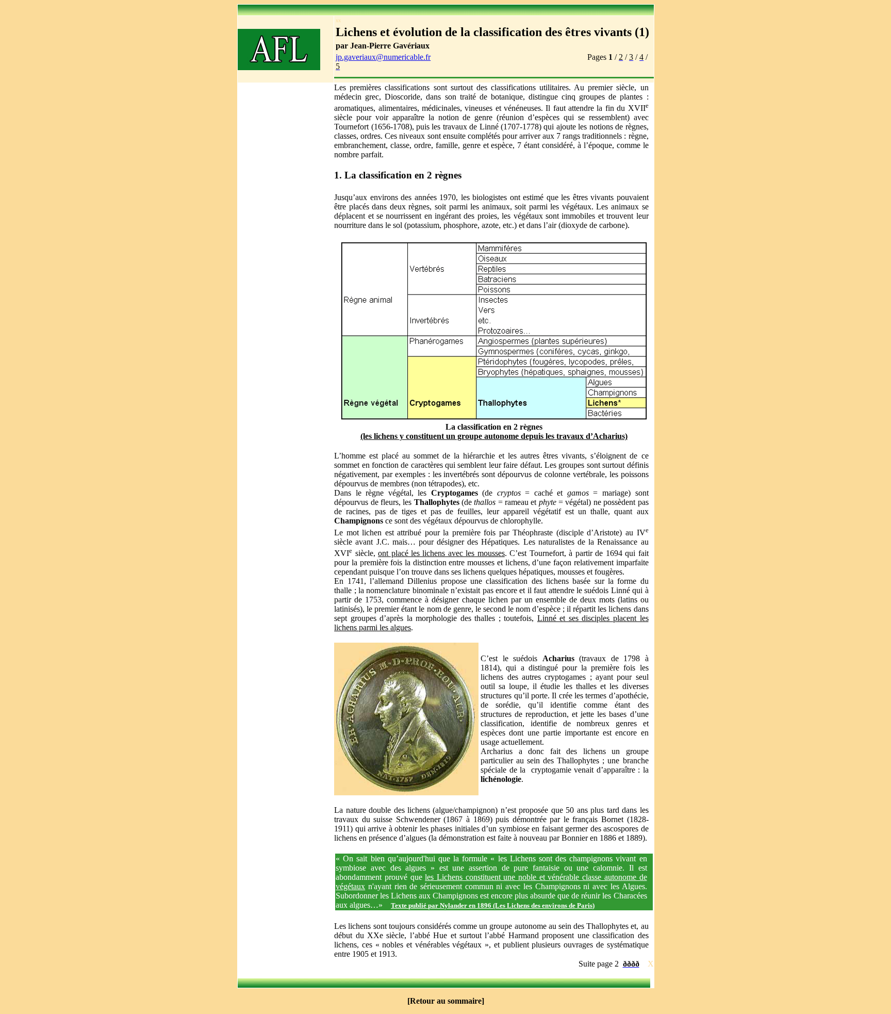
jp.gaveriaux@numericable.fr (383, 57)
